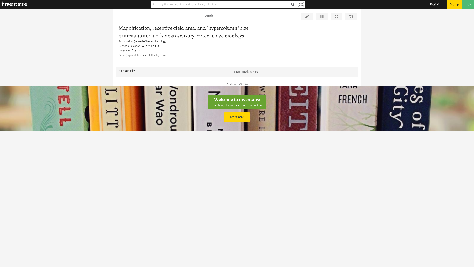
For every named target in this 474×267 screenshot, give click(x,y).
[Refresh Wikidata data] (336, 16)
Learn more (237, 117)
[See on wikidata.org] (322, 16)
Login (468, 4)
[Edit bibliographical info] (307, 16)
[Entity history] (351, 16)
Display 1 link (158, 55)
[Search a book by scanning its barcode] (300, 4)
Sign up (454, 4)
